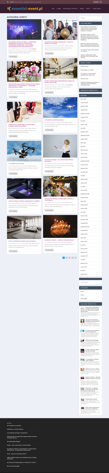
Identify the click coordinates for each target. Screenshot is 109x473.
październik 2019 (85, 226)
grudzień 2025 (84, 106)
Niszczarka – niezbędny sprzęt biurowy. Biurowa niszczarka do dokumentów (89, 389)
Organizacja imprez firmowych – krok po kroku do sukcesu (59, 42)
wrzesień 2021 (84, 172)
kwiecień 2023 (84, 150)
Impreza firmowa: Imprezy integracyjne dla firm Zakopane (29, 2)
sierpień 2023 (84, 139)
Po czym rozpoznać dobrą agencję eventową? (92, 350)
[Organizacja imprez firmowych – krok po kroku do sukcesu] (60, 29)
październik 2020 (85, 194)
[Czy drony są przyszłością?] (60, 107)
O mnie (59, 8)
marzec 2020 (84, 208)
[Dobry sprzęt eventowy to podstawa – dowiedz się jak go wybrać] (24, 112)
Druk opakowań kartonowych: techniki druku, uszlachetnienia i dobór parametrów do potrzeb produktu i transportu (89, 29)
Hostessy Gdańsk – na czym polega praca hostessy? (59, 160)
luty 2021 (83, 186)
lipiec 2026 (83, 99)
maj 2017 (83, 259)
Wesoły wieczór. (85, 66)
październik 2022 (85, 161)
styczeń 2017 (84, 274)
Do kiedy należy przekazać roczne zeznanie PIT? (92, 331)
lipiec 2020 (83, 201)
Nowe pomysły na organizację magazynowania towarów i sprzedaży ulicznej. (22, 437)
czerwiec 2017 (84, 256)
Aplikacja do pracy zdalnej (92, 369)
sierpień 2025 (84, 110)
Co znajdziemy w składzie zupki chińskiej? (92, 359)
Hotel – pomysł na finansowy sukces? (16, 453)
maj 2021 (83, 175)
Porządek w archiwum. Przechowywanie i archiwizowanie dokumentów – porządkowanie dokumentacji (21, 449)
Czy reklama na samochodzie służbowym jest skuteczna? (88, 74)
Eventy (88, 8)
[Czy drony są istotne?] (24, 151)
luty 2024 (83, 128)
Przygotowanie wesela (91, 399)
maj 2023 (83, 146)
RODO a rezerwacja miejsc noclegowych (22, 241)
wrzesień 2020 (84, 197)
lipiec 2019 (83, 237)
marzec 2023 (84, 153)
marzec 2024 (84, 124)
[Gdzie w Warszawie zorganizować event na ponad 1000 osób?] (60, 68)
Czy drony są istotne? (16, 163)
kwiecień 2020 (84, 205)
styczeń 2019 (84, 248)
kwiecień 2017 (84, 263)
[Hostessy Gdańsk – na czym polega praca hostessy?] (60, 146)
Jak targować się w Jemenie (14, 425)
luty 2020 (83, 212)
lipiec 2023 (83, 142)
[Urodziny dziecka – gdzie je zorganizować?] (60, 226)
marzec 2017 (84, 267)
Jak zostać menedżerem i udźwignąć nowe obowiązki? (92, 320)
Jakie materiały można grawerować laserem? (24, 201)
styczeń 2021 (84, 190)
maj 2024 (83, 121)
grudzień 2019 (84, 219)
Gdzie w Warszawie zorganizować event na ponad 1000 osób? (59, 81)
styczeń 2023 (84, 157)
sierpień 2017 (84, 252)
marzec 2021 (84, 183)
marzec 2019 (84, 241)
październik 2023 (85, 135)
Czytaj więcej (13, 56)
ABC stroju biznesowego (13, 466)
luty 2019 (83, 245)
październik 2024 (85, 113)
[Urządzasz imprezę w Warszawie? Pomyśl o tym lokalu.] (60, 186)
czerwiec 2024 (84, 117)
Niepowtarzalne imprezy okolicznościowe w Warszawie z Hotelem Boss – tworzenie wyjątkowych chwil (24, 85)
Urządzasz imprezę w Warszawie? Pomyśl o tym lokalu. (59, 199)
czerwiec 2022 (84, 164)
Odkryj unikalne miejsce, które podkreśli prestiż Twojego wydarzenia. (21, 458)
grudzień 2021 (84, 168)
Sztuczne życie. (84, 78)
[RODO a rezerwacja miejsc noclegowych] (24, 227)
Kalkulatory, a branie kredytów (15, 429)
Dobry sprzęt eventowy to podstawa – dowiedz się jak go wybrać (22, 125)
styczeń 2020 (84, 215)
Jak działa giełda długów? (13, 441)
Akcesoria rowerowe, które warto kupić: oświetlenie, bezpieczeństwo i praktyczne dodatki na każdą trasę (90, 45)
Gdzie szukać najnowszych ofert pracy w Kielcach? (92, 408)
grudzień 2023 (84, 132)
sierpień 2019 (84, 234)
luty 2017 (83, 270)
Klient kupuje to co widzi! (87, 70)
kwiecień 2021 (84, 179)
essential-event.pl (14, 49)
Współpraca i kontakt (70, 8)
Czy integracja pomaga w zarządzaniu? (17, 433)
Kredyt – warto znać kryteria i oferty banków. (19, 445)
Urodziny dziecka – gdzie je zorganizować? (59, 240)
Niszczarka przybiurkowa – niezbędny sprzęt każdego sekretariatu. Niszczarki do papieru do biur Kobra (90, 309)
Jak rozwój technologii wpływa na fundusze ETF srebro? (21, 462)
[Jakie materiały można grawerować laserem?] (24, 188)
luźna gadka (97, 8)
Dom (53, 8)
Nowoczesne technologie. (92, 340)
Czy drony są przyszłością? (54, 120)
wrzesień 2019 (84, 230)
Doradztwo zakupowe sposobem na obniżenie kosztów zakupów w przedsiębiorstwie (90, 84)
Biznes (82, 8)
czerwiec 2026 (84, 102)
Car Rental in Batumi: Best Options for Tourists (90, 50)
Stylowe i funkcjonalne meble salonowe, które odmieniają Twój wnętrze (89, 56)
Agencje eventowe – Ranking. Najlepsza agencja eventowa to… (90, 378)
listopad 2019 (84, 223)
